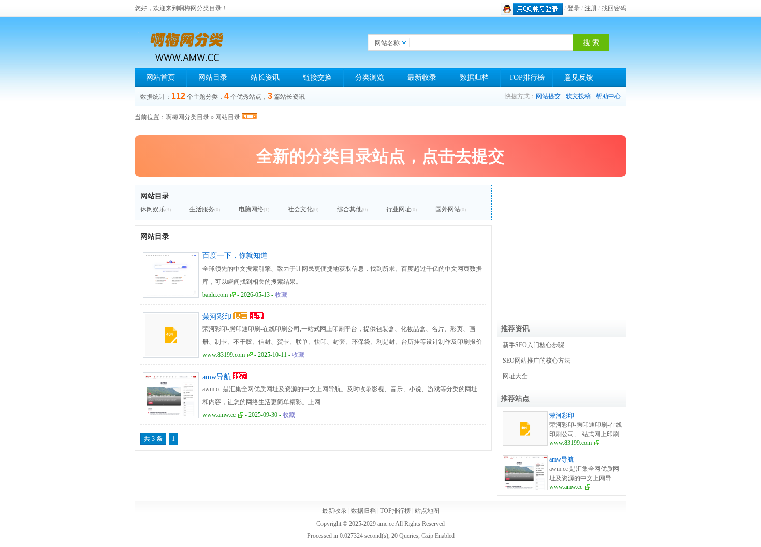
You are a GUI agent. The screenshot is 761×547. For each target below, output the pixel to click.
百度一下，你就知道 (235, 256)
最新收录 (421, 77)
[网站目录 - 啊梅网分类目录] (186, 42)
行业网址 (398, 209)
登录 (573, 8)
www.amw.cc (219, 415)
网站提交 (548, 96)
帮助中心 (608, 96)
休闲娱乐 (152, 209)
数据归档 (474, 77)
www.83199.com (223, 354)
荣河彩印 (216, 317)
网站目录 (212, 77)
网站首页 (160, 77)
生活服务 (201, 209)
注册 (590, 8)
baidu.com (215, 294)
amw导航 (216, 377)
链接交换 (317, 77)
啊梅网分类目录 (187, 117)
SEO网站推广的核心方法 (536, 360)
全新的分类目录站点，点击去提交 (380, 156)
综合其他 (349, 209)
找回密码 (614, 8)
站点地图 (427, 510)
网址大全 (515, 376)
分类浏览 (369, 77)
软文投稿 (578, 96)
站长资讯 (265, 77)
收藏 (281, 294)
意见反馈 (578, 77)
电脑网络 (251, 209)
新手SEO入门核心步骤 (533, 345)
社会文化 (300, 209)
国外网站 (447, 209)
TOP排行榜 (527, 77)
